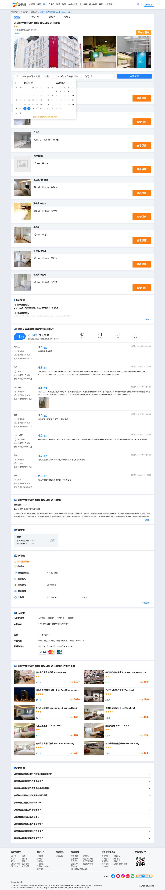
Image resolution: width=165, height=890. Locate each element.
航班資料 (86, 856)
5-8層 (48, 140)
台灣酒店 (24, 12)
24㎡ (38, 211)
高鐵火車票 (73, 4)
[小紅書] (128, 876)
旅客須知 (74, 856)
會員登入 (105, 856)
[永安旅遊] (19, 5)
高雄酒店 (34, 12)
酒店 (45, 4)
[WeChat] (132, 876)
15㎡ (38, 258)
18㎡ (38, 163)
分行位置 (40, 863)
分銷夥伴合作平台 (120, 863)
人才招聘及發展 (43, 866)
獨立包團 (93, 4)
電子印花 (74, 866)
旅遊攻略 (108, 4)
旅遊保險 (74, 858)
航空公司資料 (88, 858)
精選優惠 (105, 866)
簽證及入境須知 (88, 863)
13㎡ (38, 187)
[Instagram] (123, 876)
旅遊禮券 (74, 861)
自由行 (51, 4)
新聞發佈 (40, 861)
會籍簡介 (105, 861)
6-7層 (47, 187)
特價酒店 (14, 12)
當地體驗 (83, 4)
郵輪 (58, 4)
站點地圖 (142, 885)
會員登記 (105, 858)
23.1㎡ (38, 140)
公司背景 (40, 856)
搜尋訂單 (148, 4)
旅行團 (32, 4)
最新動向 (40, 858)
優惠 (101, 4)
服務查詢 (116, 861)
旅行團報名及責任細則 (79, 868)
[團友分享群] (144, 876)
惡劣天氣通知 (88, 861)
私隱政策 (40, 868)
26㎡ (38, 234)
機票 (39, 4)
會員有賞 (105, 863)
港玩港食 (14, 866)
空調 (57, 140)
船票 (64, 4)
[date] (30, 76)
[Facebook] (113, 876)
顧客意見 (116, 858)
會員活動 (116, 856)
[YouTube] (118, 876)
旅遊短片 (74, 863)
